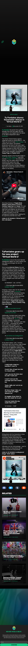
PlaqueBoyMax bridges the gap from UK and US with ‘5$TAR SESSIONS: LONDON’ (12, 533)
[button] (4, 487)
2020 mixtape (19, 142)
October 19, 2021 (9, 287)
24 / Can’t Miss (7, 157)
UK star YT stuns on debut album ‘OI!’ (12, 512)
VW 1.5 (16, 318)
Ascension (5, 136)
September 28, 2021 (10, 312)
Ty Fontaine (5, 130)
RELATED (7, 493)
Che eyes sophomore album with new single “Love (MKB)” (13, 556)
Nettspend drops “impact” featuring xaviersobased (12, 578)
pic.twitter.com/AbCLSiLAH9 (13, 308)
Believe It (14, 157)
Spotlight (14, 114)
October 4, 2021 (9, 340)
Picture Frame (11, 159)
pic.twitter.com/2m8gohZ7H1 (15, 335)
